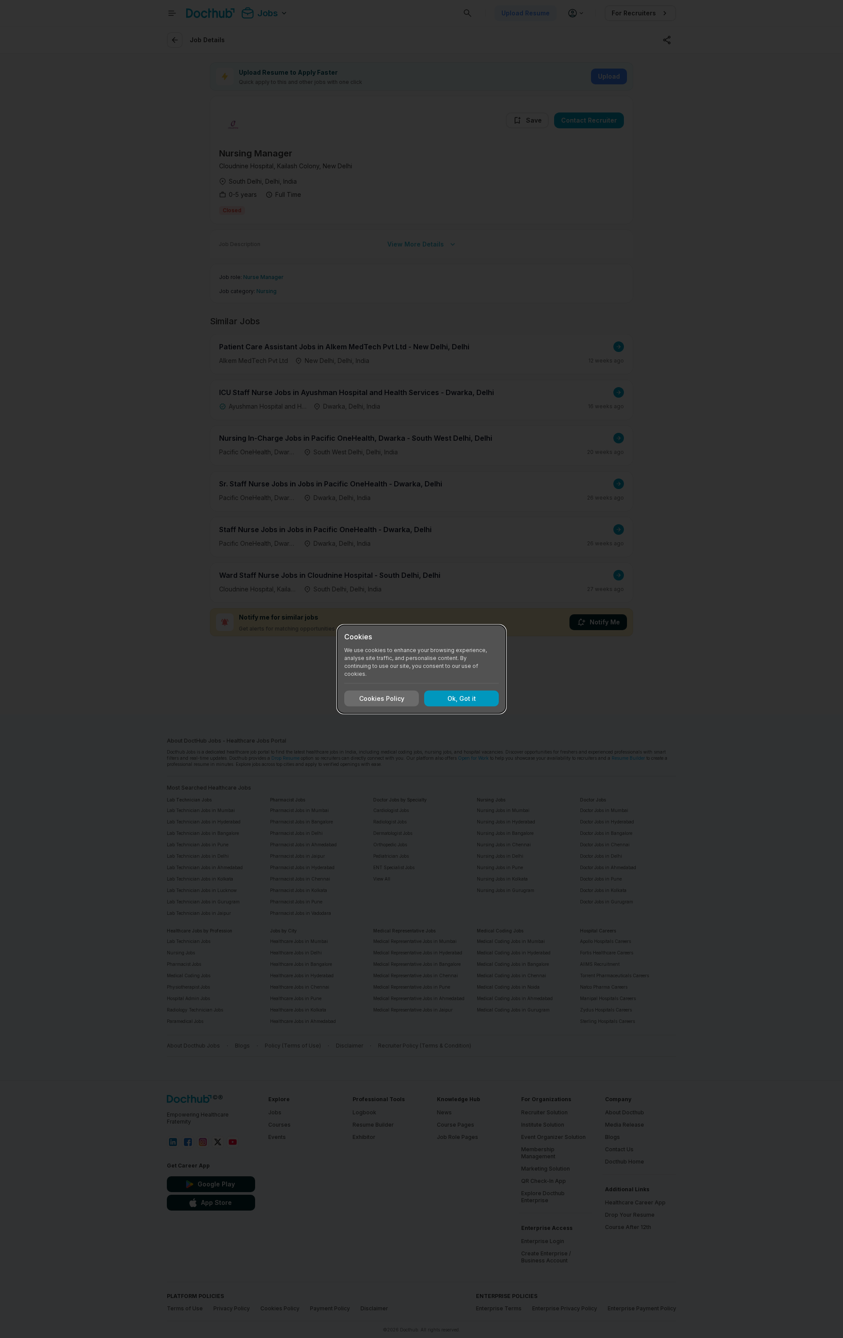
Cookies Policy (381, 698)
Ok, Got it (461, 698)
